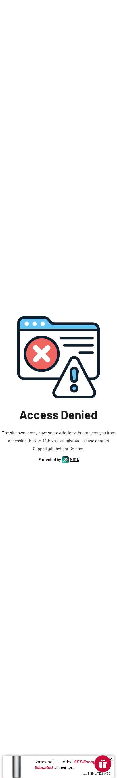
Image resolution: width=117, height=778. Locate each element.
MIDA (74, 459)
